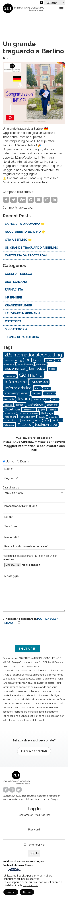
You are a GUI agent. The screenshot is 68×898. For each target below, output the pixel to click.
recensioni (10, 416)
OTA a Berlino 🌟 (18, 239)
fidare (52, 368)
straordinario (11, 420)
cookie (43, 882)
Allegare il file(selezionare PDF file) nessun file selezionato (30, 557)
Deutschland (16, 282)
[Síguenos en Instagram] (12, 790)
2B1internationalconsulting (33, 355)
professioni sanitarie (28, 413)
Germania (30, 375)
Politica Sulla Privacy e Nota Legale (23, 861)
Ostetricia (12, 409)
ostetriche (52, 404)
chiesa (49, 360)
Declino (26, 892)
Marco (55, 399)
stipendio (53, 417)
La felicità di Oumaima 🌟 (25, 224)
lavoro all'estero (41, 399)
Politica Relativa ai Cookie (18, 865)
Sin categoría (16, 329)
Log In (34, 853)
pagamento (29, 410)
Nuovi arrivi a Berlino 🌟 (25, 231)
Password (34, 829)
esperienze (15, 368)
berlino (37, 360)
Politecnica (10, 413)
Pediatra (52, 410)
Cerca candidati (34, 751)
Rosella (41, 417)
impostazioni (30, 885)
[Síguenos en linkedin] (19, 790)
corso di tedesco (25, 364)
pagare (41, 410)
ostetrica (13, 321)
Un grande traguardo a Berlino (31, 247)
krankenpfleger (17, 393)
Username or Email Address (34, 814)
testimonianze (46, 425)
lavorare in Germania (22, 313)
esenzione (41, 364)
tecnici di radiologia (22, 337)
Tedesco (24, 425)
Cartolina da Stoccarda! (26, 255)
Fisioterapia (10, 376)
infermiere (13, 297)
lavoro (24, 398)
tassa (46, 420)
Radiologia (47, 413)
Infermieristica (18, 388)
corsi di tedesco (18, 274)
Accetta (11, 892)
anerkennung (13, 360)
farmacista (14, 289)
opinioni (20, 404)
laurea (36, 393)
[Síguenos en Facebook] (6, 790)
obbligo (8, 405)
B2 (28, 360)
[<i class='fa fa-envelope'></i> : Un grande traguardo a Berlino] (38, 200)
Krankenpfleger (18, 305)
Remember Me (35, 844)
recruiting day (27, 416)
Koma (47, 389)
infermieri (39, 382)
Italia (37, 388)
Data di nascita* (11, 487)
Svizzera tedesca (31, 420)
